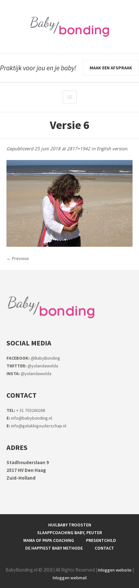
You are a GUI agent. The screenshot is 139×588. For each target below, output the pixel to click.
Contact (104, 548)
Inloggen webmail (70, 578)
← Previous (17, 258)
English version (112, 148)
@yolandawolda (32, 366)
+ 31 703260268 (25, 410)
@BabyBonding (33, 358)
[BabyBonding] (69, 26)
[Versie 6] (69, 203)
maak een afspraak (111, 68)
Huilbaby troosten (69, 525)
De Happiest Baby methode (54, 548)
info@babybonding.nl (29, 418)
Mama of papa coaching (48, 540)
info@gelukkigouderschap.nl (36, 426)
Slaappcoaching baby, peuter (69, 532)
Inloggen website (115, 570)
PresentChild (101, 540)
